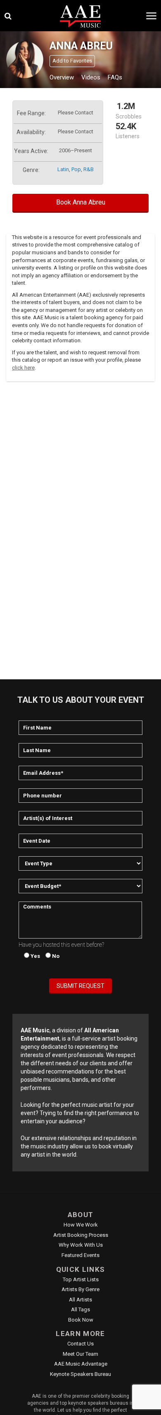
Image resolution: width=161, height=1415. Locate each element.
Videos (90, 77)
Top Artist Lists (81, 1279)
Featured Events (80, 1255)
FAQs (115, 77)
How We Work (81, 1225)
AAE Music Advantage (80, 1364)
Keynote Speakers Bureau (80, 1374)
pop (76, 169)
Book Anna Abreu (80, 202)
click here (23, 368)
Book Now (80, 1320)
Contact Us (80, 1344)
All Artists (80, 1300)
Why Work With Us (81, 1245)
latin (63, 169)
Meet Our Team (80, 1354)
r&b (88, 169)
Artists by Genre (80, 1289)
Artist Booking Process (80, 1235)
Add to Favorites (72, 61)
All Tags (80, 1309)
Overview (62, 77)
